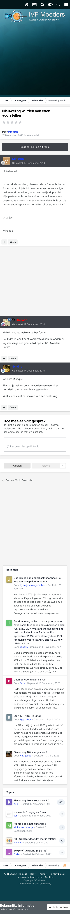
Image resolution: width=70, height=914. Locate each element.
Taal (32, 874)
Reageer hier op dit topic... (25, 446)
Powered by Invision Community (35, 883)
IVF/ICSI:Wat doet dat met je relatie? (35, 838)
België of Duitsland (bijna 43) (30, 850)
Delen (18, 465)
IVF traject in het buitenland (30, 823)
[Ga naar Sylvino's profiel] (6, 368)
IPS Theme (8, 874)
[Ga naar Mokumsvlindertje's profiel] (9, 825)
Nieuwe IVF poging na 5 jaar (30, 812)
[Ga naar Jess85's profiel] (9, 623)
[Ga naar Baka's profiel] (9, 681)
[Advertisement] (35, 60)
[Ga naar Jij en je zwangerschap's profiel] (9, 579)
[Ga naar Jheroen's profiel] (6, 322)
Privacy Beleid (57, 874)
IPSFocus (22, 874)
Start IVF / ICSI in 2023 (27, 715)
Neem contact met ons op (29, 877)
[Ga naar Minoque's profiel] (6, 161)
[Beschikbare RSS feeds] (64, 865)
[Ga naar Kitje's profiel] (9, 802)
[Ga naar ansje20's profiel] (9, 840)
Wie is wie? (33, 135)
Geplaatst (28, 162)
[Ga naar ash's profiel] (9, 814)
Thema (42, 874)
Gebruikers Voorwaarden (14, 909)
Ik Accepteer (60, 907)
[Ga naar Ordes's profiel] (9, 852)
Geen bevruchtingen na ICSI (30, 679)
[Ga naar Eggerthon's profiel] (9, 717)
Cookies (49, 877)
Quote (13, 242)
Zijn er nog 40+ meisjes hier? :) (31, 752)
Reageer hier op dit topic (35, 146)
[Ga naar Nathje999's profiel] (9, 754)
